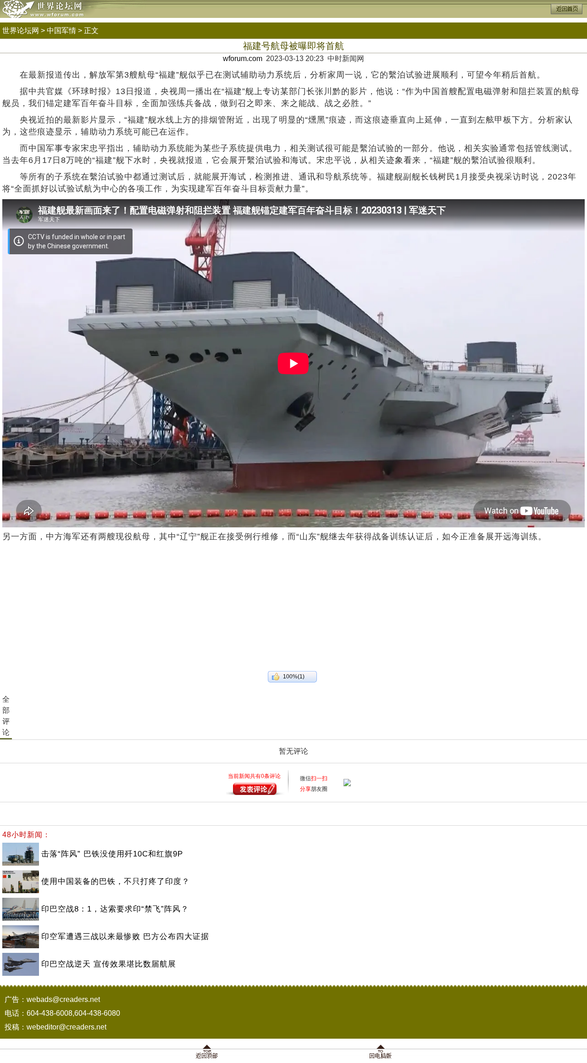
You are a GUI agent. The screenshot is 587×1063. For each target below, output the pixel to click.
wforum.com (242, 58)
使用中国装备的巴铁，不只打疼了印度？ (115, 881)
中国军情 (61, 30)
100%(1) (294, 676)
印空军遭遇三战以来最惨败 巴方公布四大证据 (125, 936)
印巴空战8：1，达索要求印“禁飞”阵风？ (115, 909)
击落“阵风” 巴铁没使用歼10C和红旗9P (112, 854)
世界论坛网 (20, 30)
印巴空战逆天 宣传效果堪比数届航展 (108, 964)
